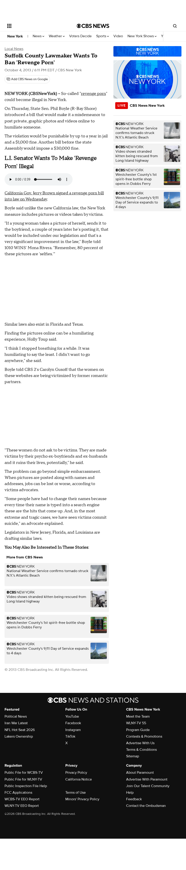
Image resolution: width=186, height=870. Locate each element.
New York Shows (141, 36)
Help (130, 792)
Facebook (73, 723)
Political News (16, 716)
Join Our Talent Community (147, 786)
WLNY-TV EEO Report (22, 806)
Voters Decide (80, 36)
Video (118, 36)
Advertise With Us (140, 743)
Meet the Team (138, 716)
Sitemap (132, 756)
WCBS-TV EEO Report (22, 799)
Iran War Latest (16, 723)
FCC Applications (18, 792)
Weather (56, 36)
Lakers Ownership (19, 736)
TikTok (70, 736)
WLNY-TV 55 (136, 723)
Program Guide (138, 730)
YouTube (72, 716)
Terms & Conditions (141, 749)
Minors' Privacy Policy (82, 799)
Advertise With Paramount (146, 779)
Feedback (134, 799)
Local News (14, 49)
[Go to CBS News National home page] (93, 26)
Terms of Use (75, 792)
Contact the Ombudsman (146, 806)
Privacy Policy (76, 772)
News (37, 36)
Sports (101, 36)
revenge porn (93, 93)
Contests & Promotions (144, 736)
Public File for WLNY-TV (23, 779)
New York (15, 36)
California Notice (78, 779)
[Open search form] (175, 25)
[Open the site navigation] (35, 26)
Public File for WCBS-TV (24, 772)
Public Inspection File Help (26, 786)
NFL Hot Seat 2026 (20, 730)
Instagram (73, 730)
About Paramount (140, 772)
